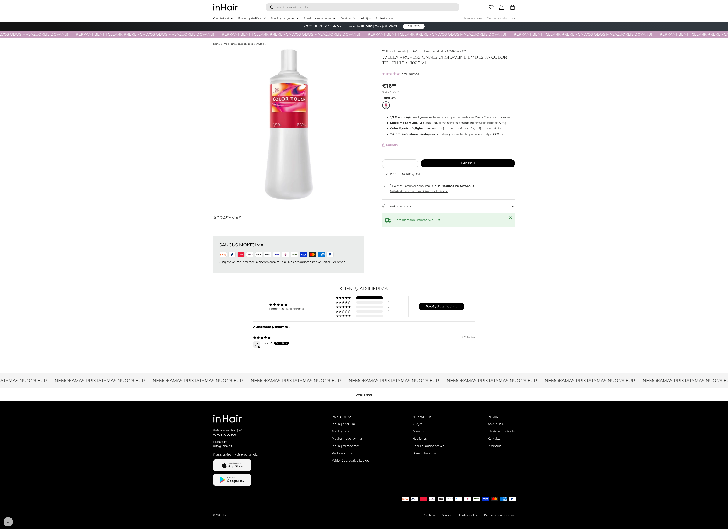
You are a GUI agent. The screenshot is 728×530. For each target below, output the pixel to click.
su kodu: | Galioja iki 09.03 (373, 26)
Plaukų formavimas (317, 18)
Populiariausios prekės (428, 446)
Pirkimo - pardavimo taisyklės (499, 515)
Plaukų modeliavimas (347, 439)
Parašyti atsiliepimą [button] (441, 306)
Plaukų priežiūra (249, 18)
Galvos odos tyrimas (501, 18)
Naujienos (420, 439)
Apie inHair (495, 424)
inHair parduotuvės (501, 431)
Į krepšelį (468, 163)
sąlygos (414, 26)
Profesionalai (384, 18)
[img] (262, 337)
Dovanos (419, 431)
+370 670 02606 (224, 435)
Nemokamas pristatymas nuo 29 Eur (91, 380)
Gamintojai (221, 18)
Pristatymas (429, 515)
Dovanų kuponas (424, 453)
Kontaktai (494, 439)
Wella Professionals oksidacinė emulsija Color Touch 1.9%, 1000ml (245, 44)
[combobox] (362, 7)
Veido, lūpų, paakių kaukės (350, 460)
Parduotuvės (473, 18)
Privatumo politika (468, 515)
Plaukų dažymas (282, 18)
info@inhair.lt (222, 446)
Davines (346, 18)
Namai (216, 44)
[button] (512, 7)
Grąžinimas (447, 515)
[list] (288, 124)
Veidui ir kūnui (342, 453)
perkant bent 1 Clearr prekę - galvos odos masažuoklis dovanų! (132, 34)
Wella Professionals (394, 51)
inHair (224, 515)
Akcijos (366, 18)
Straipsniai (495, 446)
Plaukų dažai (341, 431)
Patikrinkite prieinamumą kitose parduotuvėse (419, 191)
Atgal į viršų (364, 394)
